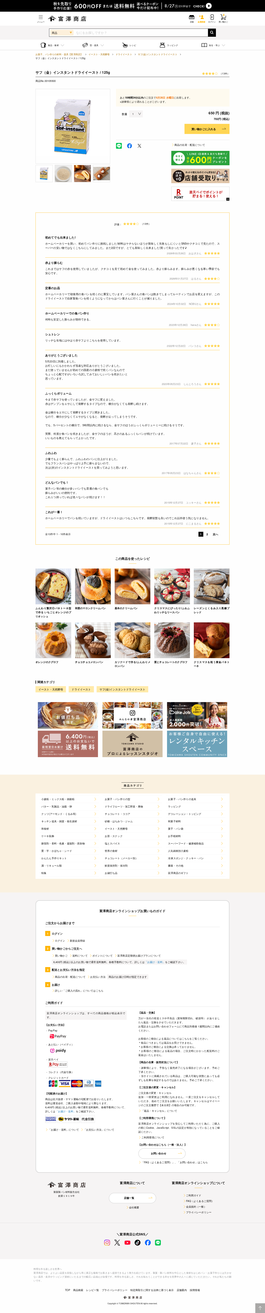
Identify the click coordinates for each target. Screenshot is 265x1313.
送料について (80, 955)
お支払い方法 (98, 977)
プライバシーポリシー (199, 1212)
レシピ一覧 (92, 1290)
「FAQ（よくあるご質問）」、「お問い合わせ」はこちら (174, 1162)
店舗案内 (182, 1290)
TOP (67, 1290)
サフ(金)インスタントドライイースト (157, 54)
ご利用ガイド (193, 1195)
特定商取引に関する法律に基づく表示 (152, 1290)
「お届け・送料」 (155, 962)
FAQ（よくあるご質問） (200, 1201)
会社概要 (134, 1207)
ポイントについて (102, 955)
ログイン (60, 940)
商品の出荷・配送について (189, 145)
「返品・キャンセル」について (159, 1111)
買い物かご (61, 955)
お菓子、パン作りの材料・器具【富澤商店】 (59, 54)
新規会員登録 (77, 940)
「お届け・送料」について (63, 1129)
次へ (215, 534)
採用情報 (195, 1290)
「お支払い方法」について (99, 1129)
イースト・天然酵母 (99, 54)
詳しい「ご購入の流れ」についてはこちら (79, 990)
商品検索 (78, 1290)
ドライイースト (124, 54)
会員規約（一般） (196, 1206)
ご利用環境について (152, 1137)
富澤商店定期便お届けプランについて (139, 955)
